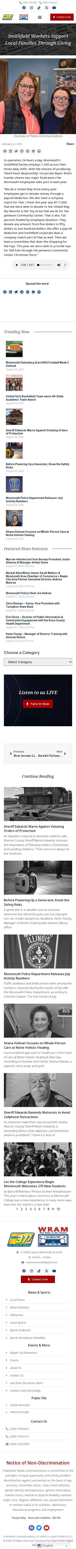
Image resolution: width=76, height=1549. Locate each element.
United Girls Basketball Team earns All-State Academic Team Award (34, 398)
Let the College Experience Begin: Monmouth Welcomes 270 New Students (35, 1184)
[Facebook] (24, 8)
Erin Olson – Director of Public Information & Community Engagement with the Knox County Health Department (35, 620)
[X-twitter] (46, 8)
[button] (40, 17)
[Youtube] (54, 8)
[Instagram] (31, 8)
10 (58, 1209)
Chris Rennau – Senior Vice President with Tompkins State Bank (33, 605)
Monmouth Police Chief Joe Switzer (29, 593)
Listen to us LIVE (38, 692)
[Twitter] (39, 1528)
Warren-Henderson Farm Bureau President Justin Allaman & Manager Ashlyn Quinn (38, 561)
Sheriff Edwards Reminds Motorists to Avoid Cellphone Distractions (37, 1114)
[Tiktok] (39, 8)
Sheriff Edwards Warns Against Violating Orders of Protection (34, 828)
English (47, 1545)
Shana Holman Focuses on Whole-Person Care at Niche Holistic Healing (35, 1045)
